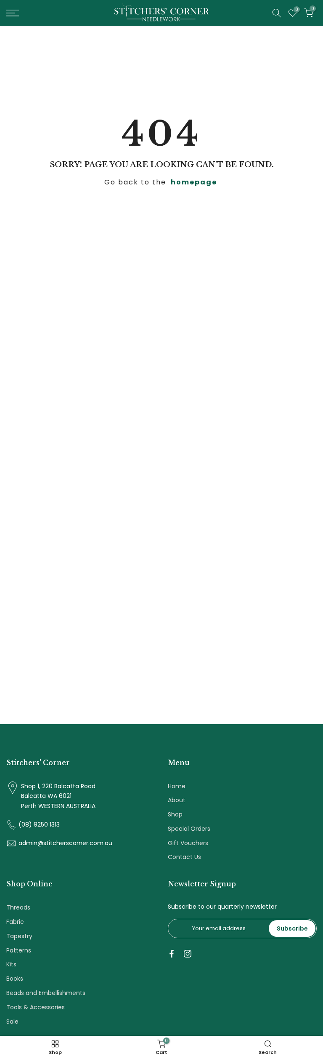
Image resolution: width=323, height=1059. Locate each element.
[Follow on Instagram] (187, 954)
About (176, 800)
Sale (12, 1021)
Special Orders (189, 828)
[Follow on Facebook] (171, 954)
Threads (18, 907)
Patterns (18, 950)
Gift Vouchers (188, 843)
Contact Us (184, 857)
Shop (175, 814)
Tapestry (19, 936)
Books (14, 978)
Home (176, 786)
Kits (11, 964)
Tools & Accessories (35, 1007)
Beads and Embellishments (45, 993)
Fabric (15, 922)
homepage (194, 182)
